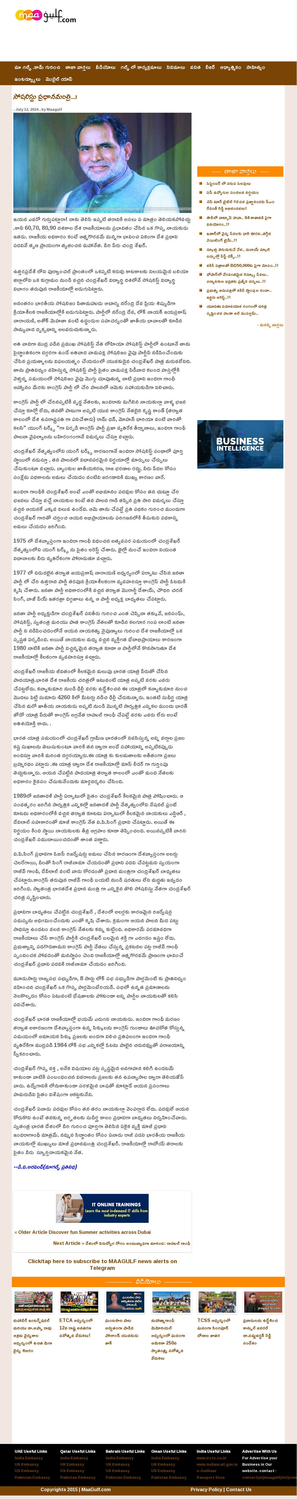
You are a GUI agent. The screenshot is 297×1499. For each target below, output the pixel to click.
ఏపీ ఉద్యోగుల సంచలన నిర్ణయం (233, 192)
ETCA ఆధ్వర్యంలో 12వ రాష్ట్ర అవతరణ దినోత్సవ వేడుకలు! (76, 1328)
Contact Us (239, 1489)
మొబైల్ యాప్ (58, 79)
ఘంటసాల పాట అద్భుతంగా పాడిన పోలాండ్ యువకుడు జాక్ (122, 1331)
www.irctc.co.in (211, 1457)
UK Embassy (27, 1464)
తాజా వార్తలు (78, 67)
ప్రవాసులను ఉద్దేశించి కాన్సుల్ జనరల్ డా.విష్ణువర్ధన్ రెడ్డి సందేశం (260, 1331)
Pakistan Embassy (32, 1477)
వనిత (195, 67)
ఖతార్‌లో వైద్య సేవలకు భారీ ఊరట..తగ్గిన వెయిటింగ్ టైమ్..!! (239, 237)
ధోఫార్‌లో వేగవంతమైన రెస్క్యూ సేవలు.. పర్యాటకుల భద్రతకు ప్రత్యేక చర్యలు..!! (237, 277)
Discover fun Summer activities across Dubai (100, 1232)
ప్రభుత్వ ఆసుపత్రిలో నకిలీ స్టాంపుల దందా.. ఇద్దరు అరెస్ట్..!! (239, 293)
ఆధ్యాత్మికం (230, 67)
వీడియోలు (106, 67)
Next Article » (68, 1243)
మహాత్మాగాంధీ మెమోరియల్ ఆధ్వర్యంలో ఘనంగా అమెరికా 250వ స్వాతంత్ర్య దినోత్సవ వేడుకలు (168, 1339)
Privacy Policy (206, 1489)
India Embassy (29, 1457)
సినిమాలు (176, 67)
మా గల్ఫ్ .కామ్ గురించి (37, 67)
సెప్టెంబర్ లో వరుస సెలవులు (229, 183)
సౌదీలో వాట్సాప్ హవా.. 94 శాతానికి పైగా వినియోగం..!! (239, 221)
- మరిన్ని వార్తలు (270, 324)
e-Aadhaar (207, 1470)
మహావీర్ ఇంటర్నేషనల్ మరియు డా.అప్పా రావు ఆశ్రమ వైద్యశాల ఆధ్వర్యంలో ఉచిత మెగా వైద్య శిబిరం (32, 1335)
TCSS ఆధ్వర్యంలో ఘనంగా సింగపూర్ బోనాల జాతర (213, 1328)
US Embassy (27, 1470)
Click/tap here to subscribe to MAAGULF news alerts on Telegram (102, 1264)
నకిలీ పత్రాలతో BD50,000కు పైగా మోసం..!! (242, 265)
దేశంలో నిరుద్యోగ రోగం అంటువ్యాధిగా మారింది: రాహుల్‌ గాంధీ (137, 1243)
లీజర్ (210, 67)
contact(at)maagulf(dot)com (269, 1477)
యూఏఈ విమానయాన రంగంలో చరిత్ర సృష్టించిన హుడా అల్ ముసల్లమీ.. (237, 309)
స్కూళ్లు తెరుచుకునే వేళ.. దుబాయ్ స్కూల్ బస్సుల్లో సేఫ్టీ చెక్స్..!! (238, 253)
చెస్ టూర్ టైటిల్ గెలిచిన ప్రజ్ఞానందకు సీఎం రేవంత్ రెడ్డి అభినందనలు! (240, 205)
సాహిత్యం (255, 67)
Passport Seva (211, 1477)
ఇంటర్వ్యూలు (27, 79)
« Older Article (31, 1232)
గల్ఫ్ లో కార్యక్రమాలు (141, 67)
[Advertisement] (177, 45)
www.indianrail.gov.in (217, 1464)
